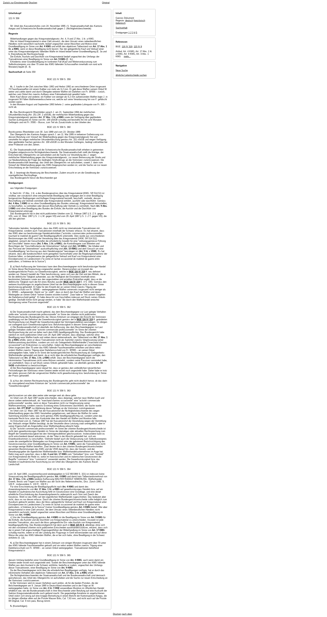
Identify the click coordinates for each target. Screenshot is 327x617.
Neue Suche (122, 70)
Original (106, 2)
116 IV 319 (127, 46)
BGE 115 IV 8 (77, 525)
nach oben (127, 614)
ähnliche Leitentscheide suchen (131, 75)
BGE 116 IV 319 (77, 271)
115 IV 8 (138, 46)
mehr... (127, 56)
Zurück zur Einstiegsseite (15, 2)
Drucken (33, 2)
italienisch (121, 23)
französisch (139, 20)
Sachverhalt (121, 28)
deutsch (129, 20)
